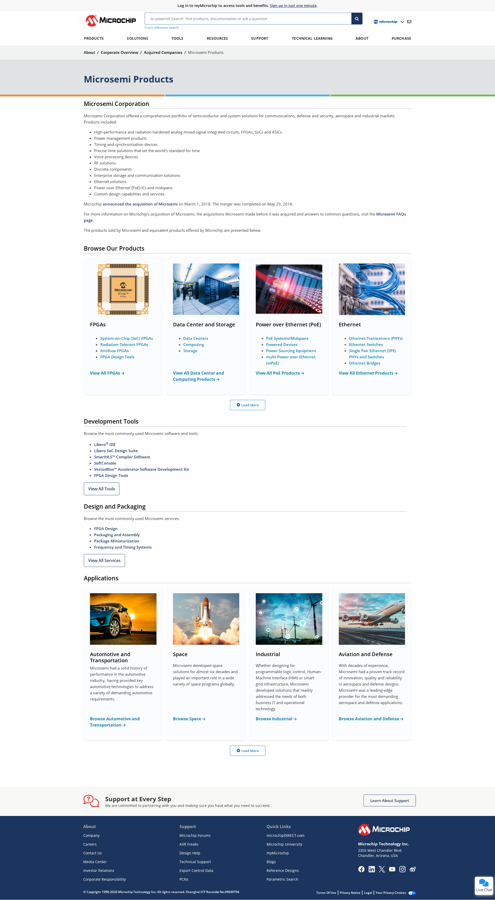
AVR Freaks (188, 844)
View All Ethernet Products (366, 373)
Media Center (95, 861)
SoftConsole (105, 463)
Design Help (189, 853)
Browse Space (187, 719)
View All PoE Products (278, 373)
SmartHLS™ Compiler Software (122, 456)
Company (91, 835)
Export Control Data (196, 870)
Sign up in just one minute (293, 5)
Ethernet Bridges (364, 363)
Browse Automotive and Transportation (115, 722)
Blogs (271, 861)
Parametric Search (282, 879)
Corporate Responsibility (104, 879)
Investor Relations (98, 870)
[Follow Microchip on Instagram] (402, 870)
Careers (90, 844)
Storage (190, 350)
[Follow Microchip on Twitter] (382, 870)
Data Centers (195, 338)
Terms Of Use (326, 892)
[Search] (356, 18)
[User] (388, 22)
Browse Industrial (274, 719)
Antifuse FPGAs (114, 350)
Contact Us (92, 853)
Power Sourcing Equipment (291, 350)
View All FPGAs (105, 373)
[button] (101, 488)
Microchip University (284, 844)
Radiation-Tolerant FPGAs (124, 344)
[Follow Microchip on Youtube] (392, 869)
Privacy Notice (350, 892)
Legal (368, 892)
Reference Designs (283, 870)
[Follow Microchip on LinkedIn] (371, 870)
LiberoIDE (105, 444)
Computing (193, 344)
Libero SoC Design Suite (116, 450)
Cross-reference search (162, 27)
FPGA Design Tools (117, 356)
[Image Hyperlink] (110, 26)
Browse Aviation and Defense (369, 719)
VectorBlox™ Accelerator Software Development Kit (141, 469)
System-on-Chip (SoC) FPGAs (126, 338)
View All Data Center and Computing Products (198, 376)
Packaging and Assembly (117, 534)
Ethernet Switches (366, 344)
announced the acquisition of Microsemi (140, 204)
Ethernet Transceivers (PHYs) (376, 338)
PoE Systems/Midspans (287, 338)
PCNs (183, 879)
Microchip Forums (195, 835)
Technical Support (195, 861)
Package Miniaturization (116, 540)
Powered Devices (282, 344)
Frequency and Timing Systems (123, 547)
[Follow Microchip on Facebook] (361, 870)
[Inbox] (409, 21)
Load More (250, 405)
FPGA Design (106, 528)
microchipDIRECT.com (285, 835)
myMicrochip (278, 853)
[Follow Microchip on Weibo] (412, 870)
